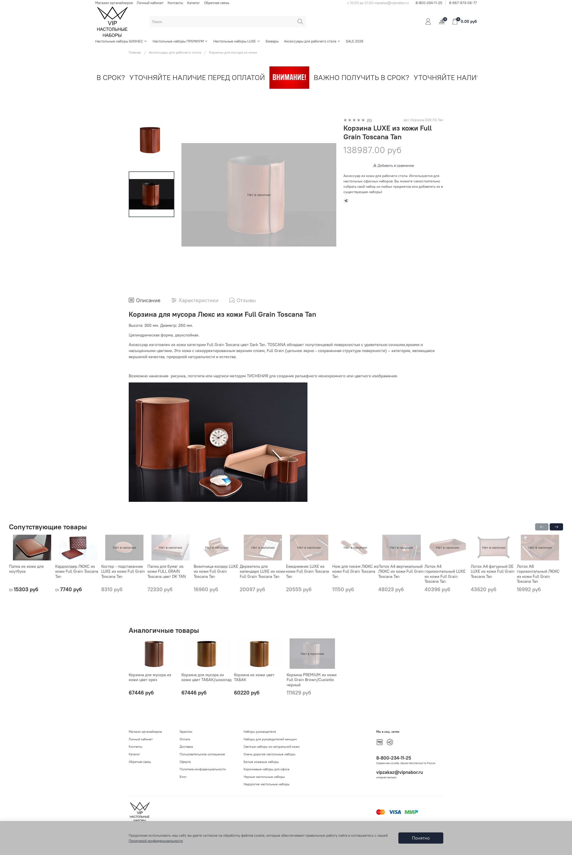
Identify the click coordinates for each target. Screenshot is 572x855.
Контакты (175, 2)
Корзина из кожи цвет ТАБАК (254, 677)
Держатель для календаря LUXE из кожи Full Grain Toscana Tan (262, 571)
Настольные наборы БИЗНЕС (119, 41)
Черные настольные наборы (264, 777)
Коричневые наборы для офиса (266, 769)
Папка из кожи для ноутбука (26, 569)
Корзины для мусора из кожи (233, 52)
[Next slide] (327, 194)
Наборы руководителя (260, 732)
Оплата (185, 739)
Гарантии (186, 732)
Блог (183, 777)
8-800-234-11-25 (429, 2)
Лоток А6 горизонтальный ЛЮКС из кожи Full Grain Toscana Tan (538, 574)
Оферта (185, 762)
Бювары (272, 41)
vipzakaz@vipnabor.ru (399, 772)
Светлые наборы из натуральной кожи (271, 747)
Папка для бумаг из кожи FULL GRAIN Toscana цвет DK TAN (166, 571)
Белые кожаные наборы (261, 762)
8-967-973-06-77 (463, 2)
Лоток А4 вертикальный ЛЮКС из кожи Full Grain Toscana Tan (401, 571)
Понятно (421, 838)
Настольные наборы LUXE (234, 41)
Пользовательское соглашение (202, 754)
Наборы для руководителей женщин (270, 739)
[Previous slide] (190, 194)
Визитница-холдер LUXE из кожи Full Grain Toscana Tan (216, 571)
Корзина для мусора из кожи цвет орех (150, 677)
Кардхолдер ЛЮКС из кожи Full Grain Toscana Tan (76, 571)
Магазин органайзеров (114, 2)
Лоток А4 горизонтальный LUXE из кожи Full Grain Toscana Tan (445, 574)
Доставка (186, 747)
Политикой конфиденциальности (156, 840)
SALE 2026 (355, 41)
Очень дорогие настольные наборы (269, 754)
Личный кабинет (150, 2)
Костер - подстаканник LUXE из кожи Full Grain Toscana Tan (123, 571)
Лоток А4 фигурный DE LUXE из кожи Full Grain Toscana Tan (492, 571)
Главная (135, 52)
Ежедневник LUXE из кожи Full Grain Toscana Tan (307, 571)
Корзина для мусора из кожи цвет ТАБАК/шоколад (206, 677)
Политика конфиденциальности (203, 769)
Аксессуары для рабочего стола (310, 41)
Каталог (193, 2)
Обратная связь (216, 2)
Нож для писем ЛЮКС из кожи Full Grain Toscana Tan (355, 571)
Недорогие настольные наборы (267, 784)
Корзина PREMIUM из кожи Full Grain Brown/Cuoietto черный (311, 679)
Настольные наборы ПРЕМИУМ (178, 41)
